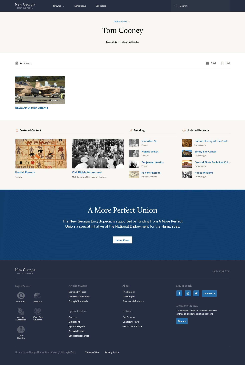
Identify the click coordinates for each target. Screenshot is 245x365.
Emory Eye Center (205, 151)
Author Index (120, 21)
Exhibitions (80, 5)
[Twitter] (196, 293)
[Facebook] (179, 293)
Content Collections (79, 296)
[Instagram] (188, 293)
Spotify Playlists (77, 326)
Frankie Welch (150, 151)
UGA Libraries (21, 336)
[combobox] (200, 6)
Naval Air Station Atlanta (31, 108)
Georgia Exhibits (77, 331)
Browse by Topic (77, 291)
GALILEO (38, 301)
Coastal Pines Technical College (213, 162)
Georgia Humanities (21, 318)
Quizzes (73, 317)
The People (128, 296)
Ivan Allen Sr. (149, 141)
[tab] (23, 63)
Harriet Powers (25, 172)
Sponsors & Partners (133, 301)
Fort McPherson (151, 172)
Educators (101, 5)
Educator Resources (79, 335)
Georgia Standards (78, 301)
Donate (182, 321)
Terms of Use (92, 352)
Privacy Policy (112, 352)
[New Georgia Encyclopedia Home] (25, 5)
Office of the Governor (37, 318)
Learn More (122, 240)
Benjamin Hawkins (153, 162)
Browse (58, 5)
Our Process (128, 317)
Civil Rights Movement (87, 172)
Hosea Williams (204, 172)
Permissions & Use (132, 326)
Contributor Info (130, 321)
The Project (128, 291)
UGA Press (21, 301)
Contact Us (209, 293)
